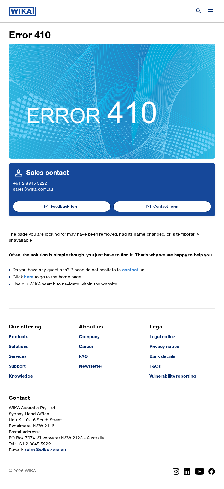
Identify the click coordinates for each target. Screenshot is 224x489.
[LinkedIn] (187, 471)
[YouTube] (199, 471)
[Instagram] (176, 471)
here (28, 277)
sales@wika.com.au (33, 189)
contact (130, 270)
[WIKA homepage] (22, 11)
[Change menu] (210, 11)
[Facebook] (211, 471)
